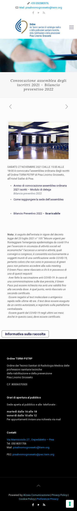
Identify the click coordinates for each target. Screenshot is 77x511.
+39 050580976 (39, 3)
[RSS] (44, 13)
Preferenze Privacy (47, 498)
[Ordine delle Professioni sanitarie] (38, 27)
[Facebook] (33, 13)
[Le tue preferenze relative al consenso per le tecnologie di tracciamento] (70, 504)
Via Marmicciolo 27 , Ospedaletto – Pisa (30, 439)
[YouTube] (38, 13)
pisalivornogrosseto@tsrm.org (31, 447)
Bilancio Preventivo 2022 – (37, 213)
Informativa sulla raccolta (25, 334)
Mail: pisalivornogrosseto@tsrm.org (40, 7)
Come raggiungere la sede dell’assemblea (38, 199)
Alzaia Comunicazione (36, 495)
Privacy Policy (59, 495)
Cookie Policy (27, 498)
